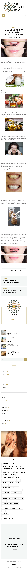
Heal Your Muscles (16, 492)
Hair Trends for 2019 (7, 487)
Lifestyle (4, 387)
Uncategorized (5, 420)
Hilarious (4, 384)
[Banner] (14, 443)
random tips (5, 506)
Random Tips (5, 404)
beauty (4, 472)
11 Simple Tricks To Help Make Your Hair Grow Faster (13, 469)
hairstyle (4, 484)
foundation (12, 479)
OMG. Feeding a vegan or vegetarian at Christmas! (13, 353)
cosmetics (4, 474)
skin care (9, 511)
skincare (16, 511)
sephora (20, 508)
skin (3, 511)
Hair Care (4, 374)
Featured (4, 371)
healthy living (5, 492)
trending (4, 518)
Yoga (3, 423)
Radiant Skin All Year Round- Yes (10, 503)
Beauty (3, 368)
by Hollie (18, 37)
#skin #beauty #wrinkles (8, 463)
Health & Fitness (11, 26)
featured (4, 479)
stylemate (22, 511)
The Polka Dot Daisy (7, 534)
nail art (21, 498)
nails (3, 501)
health (16, 487)
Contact (16, 534)
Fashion (17, 477)
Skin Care (4, 413)
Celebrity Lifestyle (20, 472)
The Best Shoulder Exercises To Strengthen (12, 516)
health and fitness (17, 490)
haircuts (18, 482)
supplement (5, 513)
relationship (14, 506)
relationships (5, 508)
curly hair (12, 474)
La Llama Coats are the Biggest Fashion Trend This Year (13, 495)
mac (10, 498)
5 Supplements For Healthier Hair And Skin (12, 466)
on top (14, 564)
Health (3, 377)
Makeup (19, 26)
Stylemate (4, 417)
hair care (4, 482)
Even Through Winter (7, 477)
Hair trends (12, 484)
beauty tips (11, 472)
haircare (11, 482)
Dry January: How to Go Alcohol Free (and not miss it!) (13, 340)
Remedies (14, 27)
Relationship (4, 407)
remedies (14, 508)
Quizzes (4, 400)
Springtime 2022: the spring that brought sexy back (12, 333)
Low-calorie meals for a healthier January (13, 346)
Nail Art (3, 397)
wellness (11, 518)
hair (19, 479)
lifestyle (4, 498)
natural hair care (11, 501)
